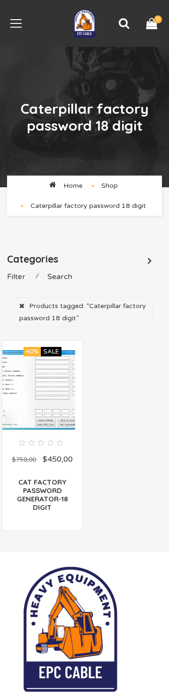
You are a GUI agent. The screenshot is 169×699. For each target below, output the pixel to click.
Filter (16, 276)
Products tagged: (82, 312)
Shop (109, 186)
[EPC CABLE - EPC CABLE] (84, 23)
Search (59, 276)
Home (73, 186)
